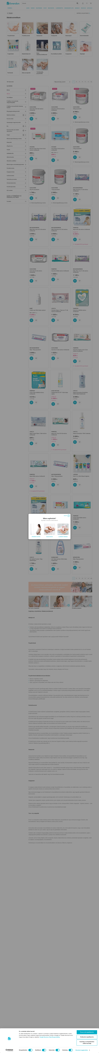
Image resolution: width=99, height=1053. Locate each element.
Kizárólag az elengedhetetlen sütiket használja (87, 1042)
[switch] (44, 1050)
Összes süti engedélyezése (87, 1032)
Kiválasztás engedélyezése (87, 1037)
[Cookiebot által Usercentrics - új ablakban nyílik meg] (9, 1050)
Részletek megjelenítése (82, 1050)
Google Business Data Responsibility (50, 1037)
